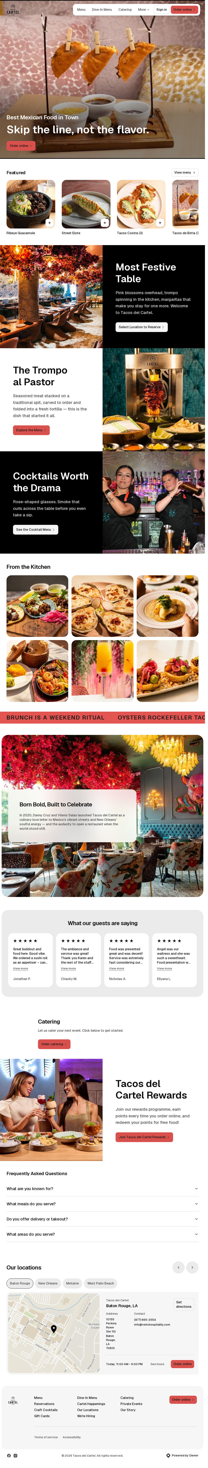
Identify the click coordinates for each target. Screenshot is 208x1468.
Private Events (131, 1404)
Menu (81, 9)
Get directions (184, 1304)
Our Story (127, 1410)
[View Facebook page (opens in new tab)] (8, 1455)
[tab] (19, 1283)
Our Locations (88, 1410)
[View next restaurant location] (192, 1267)
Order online (182, 1364)
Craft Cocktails (46, 1410)
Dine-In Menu (102, 9)
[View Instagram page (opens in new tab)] (15, 1455)
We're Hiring (86, 1416)
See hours (157, 1364)
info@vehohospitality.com (152, 1325)
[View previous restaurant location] (178, 1267)
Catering (125, 9)
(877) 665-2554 (145, 1320)
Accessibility (72, 1437)
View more (20, 968)
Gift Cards (42, 1416)
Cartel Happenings (91, 1404)
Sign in (161, 9)
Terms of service (46, 1437)
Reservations (44, 1404)
